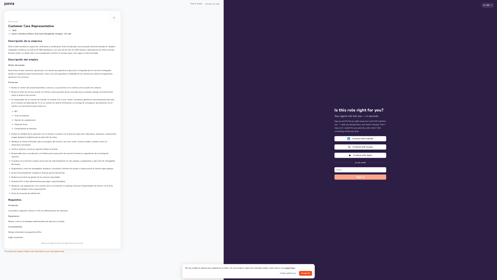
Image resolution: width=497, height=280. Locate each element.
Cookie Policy (289, 268)
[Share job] (113, 17)
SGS (14, 30)
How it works (196, 4)
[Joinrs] (9, 4)
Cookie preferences (288, 273)
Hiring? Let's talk (212, 4)
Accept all (305, 273)
